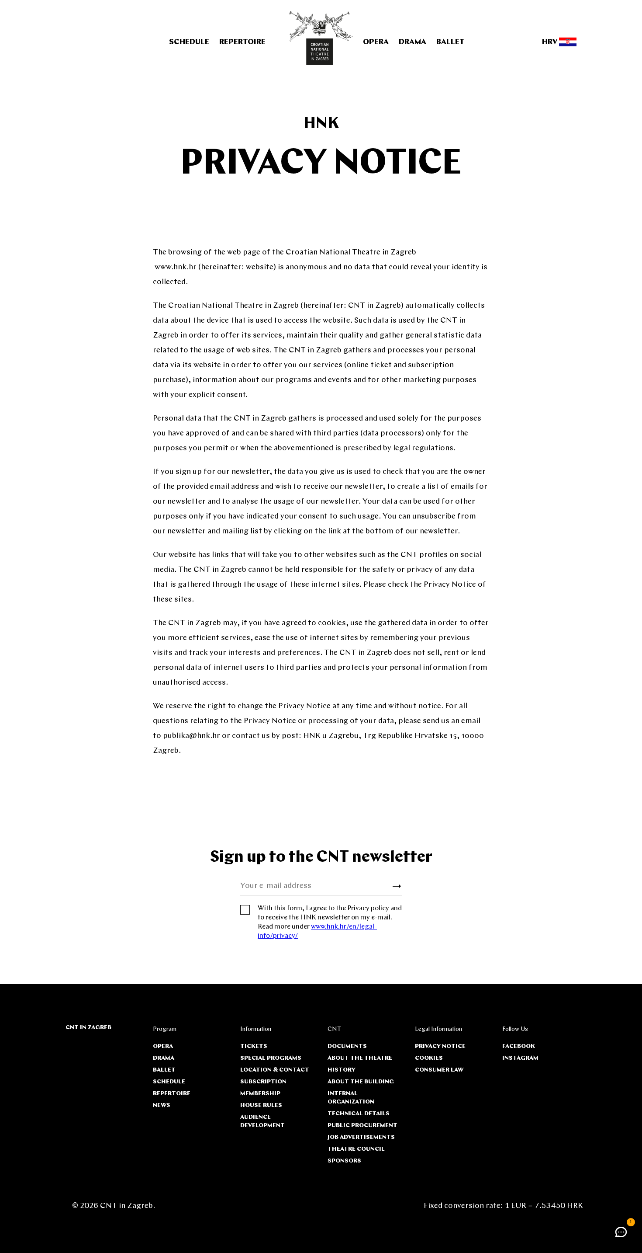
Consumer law (439, 1070)
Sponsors (344, 1161)
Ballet (450, 42)
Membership (260, 1093)
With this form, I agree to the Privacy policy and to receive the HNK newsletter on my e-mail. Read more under (330, 922)
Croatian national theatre (321, 38)
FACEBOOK (518, 1046)
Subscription (263, 1082)
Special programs (270, 1058)
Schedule (189, 42)
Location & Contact (274, 1070)
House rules (261, 1105)
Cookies (429, 1058)
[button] (621, 1232)
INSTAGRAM (520, 1058)
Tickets (253, 1046)
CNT (334, 1029)
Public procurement (362, 1125)
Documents (347, 1046)
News (161, 1105)
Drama (412, 42)
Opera (376, 42)
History (342, 1070)
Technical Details (359, 1113)
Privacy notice (440, 1046)
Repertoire (242, 42)
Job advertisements (361, 1137)
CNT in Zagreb (88, 1027)
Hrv (550, 42)
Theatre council (356, 1149)
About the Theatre (360, 1058)
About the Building (361, 1082)
